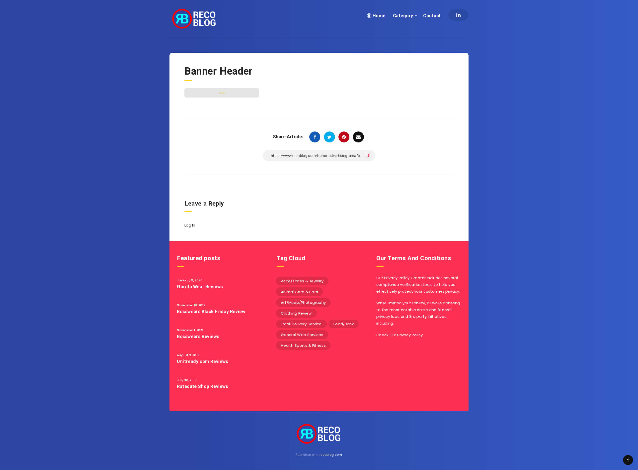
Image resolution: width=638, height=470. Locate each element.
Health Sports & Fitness (303, 345)
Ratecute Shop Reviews (202, 386)
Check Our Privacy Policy (399, 335)
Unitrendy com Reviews (202, 361)
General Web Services (302, 334)
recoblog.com (330, 455)
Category (403, 15)
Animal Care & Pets (299, 291)
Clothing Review (296, 313)
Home (378, 15)
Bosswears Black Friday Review (211, 311)
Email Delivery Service (301, 324)
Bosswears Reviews (198, 336)
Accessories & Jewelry (302, 281)
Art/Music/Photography (303, 302)
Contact (432, 15)
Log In (189, 225)
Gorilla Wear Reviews (200, 286)
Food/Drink (343, 324)
